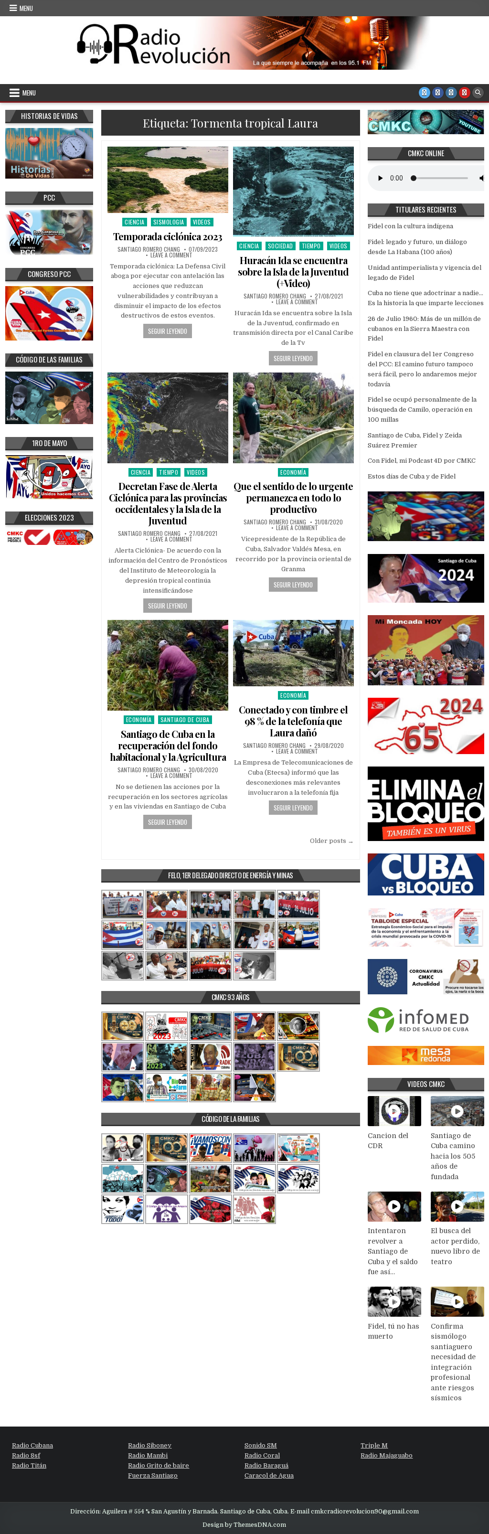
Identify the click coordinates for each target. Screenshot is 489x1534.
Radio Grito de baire (158, 1465)
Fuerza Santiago (153, 1475)
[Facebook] (438, 92)
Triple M (374, 1445)
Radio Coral (262, 1455)
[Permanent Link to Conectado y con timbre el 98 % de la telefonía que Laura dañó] (293, 653)
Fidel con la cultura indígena (410, 226)
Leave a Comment (171, 255)
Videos (202, 222)
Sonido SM (260, 1445)
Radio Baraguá (266, 1465)
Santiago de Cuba (185, 719)
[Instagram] (451, 92)
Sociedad (280, 246)
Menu (26, 8)
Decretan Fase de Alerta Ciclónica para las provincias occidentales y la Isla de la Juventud (168, 503)
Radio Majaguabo (387, 1455)
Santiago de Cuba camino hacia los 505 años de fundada (453, 1156)
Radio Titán (29, 1465)
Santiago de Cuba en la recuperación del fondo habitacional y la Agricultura (168, 745)
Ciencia (135, 222)
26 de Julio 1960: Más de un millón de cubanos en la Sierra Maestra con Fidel (424, 328)
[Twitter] (424, 92)
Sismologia (168, 222)
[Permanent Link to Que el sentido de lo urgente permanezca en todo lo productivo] (293, 418)
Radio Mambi (148, 1455)
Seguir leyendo (167, 331)
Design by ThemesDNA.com (244, 1525)
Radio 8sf (26, 1455)
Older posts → (332, 840)
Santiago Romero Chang (148, 249)
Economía (293, 472)
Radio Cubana (32, 1445)
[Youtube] (464, 92)
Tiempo (311, 246)
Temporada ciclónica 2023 (167, 236)
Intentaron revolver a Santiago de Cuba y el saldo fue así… (393, 1251)
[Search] (478, 92)
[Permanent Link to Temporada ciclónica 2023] (167, 180)
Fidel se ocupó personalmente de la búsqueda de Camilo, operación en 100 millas (422, 409)
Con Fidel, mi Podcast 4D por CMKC (422, 460)
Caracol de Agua (269, 1475)
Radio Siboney (149, 1445)
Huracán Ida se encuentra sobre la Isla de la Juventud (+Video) (293, 271)
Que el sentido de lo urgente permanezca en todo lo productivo (293, 497)
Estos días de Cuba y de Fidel (412, 476)
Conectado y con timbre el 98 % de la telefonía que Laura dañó (293, 721)
